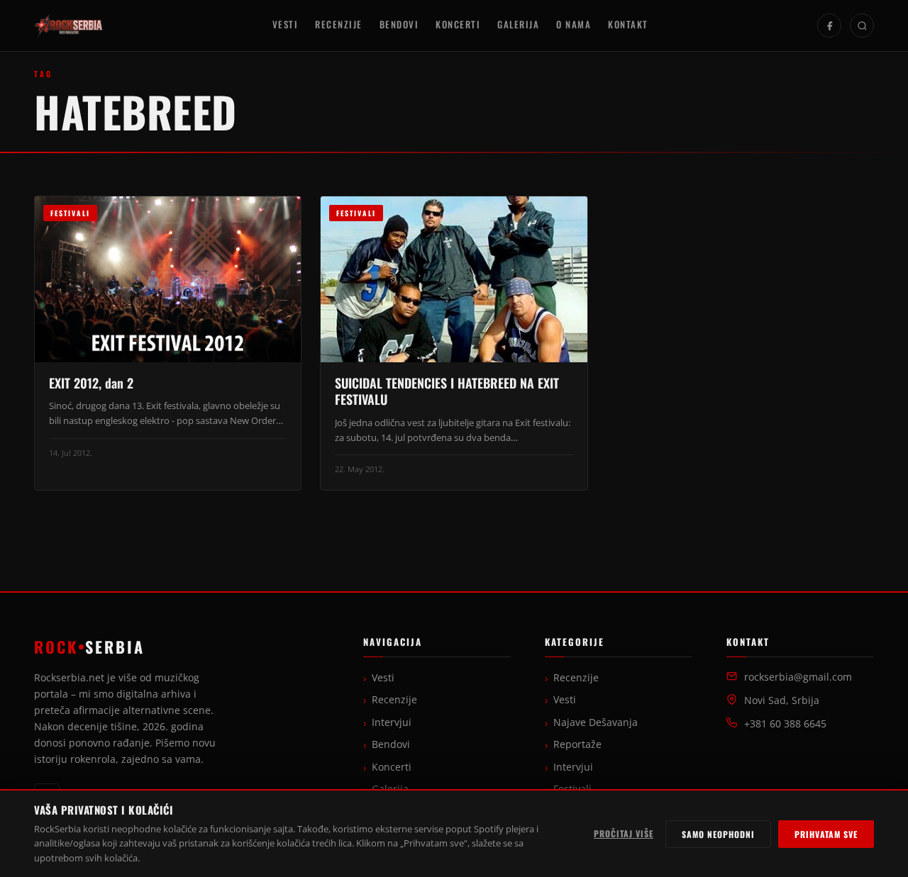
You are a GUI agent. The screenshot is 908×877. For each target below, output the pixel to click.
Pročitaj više (623, 833)
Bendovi (399, 24)
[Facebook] (829, 25)
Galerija (518, 24)
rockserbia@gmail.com (798, 677)
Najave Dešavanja (595, 722)
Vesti (285, 24)
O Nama (573, 24)
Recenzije (338, 24)
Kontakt (628, 24)
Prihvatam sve (826, 834)
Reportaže (577, 744)
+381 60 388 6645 (785, 723)
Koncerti (458, 24)
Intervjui (391, 722)
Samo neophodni (718, 834)
